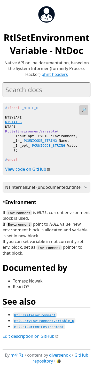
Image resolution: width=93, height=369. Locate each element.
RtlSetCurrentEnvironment (39, 326)
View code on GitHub (25, 169)
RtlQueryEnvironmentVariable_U (44, 321)
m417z (17, 355)
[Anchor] (39, 201)
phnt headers (55, 74)
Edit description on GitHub (29, 336)
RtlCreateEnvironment (35, 315)
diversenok (60, 355)
